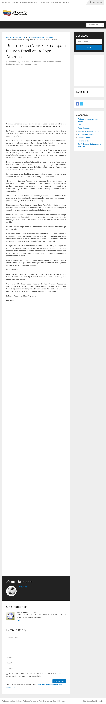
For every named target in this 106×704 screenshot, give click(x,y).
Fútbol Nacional (13, 2)
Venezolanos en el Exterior (28, 2)
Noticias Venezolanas (86, 134)
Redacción (12, 62)
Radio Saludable (84, 128)
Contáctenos (54, 2)
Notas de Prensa (43, 2)
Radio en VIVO (64, 2)
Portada (4, 2)
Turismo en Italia (84, 141)
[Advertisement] (91, 70)
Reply (18, 620)
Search (102, 25)
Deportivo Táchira (84, 138)
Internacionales (40, 62)
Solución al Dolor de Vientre (88, 131)
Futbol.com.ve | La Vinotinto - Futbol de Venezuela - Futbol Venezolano (27, 701)
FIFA (79, 125)
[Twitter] (81, 104)
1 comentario (32, 64)
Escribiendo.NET (98, 701)
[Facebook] (77, 104)
